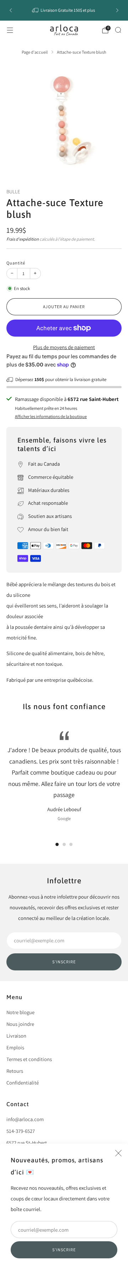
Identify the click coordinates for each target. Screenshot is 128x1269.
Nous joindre (20, 1024)
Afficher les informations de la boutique (51, 416)
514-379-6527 (20, 1131)
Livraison (16, 1035)
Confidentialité (22, 1082)
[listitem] (64, 10)
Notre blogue (20, 1012)
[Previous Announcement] (10, 10)
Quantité (15, 263)
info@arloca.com (25, 1119)
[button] (57, 844)
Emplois (15, 1047)
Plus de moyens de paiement (64, 347)
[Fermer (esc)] (118, 1153)
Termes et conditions (29, 1059)
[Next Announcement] (117, 10)
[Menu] (10, 30)
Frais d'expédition (22, 239)
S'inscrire (64, 1249)
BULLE (13, 191)
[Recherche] (118, 29)
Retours (14, 1070)
